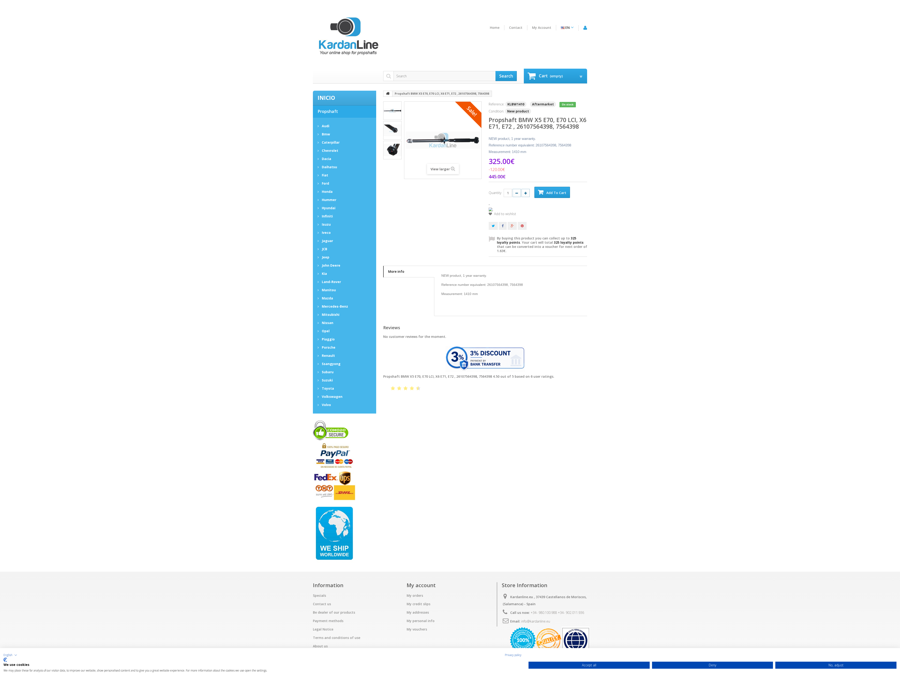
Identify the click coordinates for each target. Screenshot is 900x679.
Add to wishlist (504, 214)
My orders (415, 595)
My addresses (418, 612)
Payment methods (328, 621)
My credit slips (418, 604)
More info (396, 271)
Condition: (496, 111)
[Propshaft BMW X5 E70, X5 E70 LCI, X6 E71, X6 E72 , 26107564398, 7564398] (392, 110)
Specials (319, 595)
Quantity (495, 192)
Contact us (322, 604)
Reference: (496, 104)
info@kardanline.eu (535, 621)
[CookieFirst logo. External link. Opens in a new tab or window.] (5, 660)
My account (541, 28)
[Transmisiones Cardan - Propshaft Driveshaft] (348, 38)
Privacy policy (513, 655)
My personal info (421, 621)
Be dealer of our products (334, 612)
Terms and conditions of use (336, 638)
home (494, 28)
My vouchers (417, 629)
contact (515, 28)
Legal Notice (323, 629)
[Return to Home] (387, 94)
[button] (10, 655)
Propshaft (328, 111)
